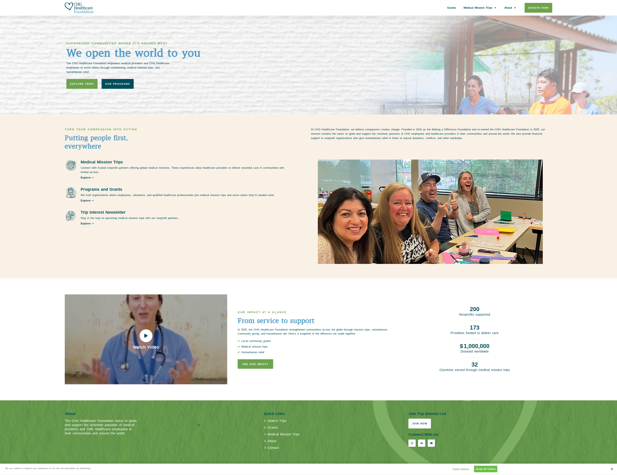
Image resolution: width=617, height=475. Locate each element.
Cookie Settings (461, 469)
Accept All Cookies (486, 469)
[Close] (611, 469)
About (508, 7)
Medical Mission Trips (478, 7)
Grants (451, 7)
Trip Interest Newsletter (103, 212)
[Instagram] (412, 443)
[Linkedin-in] (421, 443)
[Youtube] (431, 443)
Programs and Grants (101, 189)
